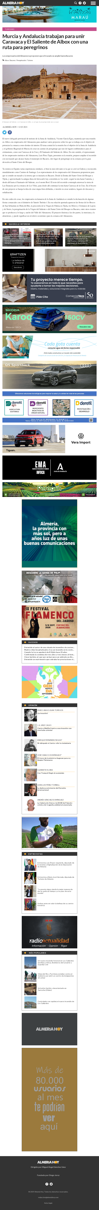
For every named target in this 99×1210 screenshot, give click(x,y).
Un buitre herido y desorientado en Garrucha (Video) (52, 989)
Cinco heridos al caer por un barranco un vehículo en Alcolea (50, 657)
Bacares (13, 60)
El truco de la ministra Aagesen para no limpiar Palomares (54, 759)
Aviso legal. (48, 1203)
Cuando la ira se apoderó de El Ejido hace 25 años (45, 652)
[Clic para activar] (75, 3)
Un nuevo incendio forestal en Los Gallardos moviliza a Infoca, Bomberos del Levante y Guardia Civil (56, 963)
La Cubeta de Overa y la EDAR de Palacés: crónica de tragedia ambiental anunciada (55, 804)
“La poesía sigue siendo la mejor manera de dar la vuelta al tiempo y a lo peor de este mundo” (55, 891)
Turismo (30, 60)
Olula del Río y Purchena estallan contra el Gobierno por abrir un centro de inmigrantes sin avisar (56, 976)
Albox (7, 60)
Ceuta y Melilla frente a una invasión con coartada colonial (54, 729)
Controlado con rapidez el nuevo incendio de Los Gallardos (56, 1002)
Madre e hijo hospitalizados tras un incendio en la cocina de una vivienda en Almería (60, 650)
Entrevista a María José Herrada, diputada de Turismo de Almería (56, 878)
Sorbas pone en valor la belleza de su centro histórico (55, 904)
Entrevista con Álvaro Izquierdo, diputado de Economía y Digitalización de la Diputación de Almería (56, 865)
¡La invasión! (42, 713)
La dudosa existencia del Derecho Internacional (51, 789)
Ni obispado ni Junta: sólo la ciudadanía (54, 743)
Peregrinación (21, 60)
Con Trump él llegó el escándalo (50, 773)
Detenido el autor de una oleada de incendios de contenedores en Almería (56, 647)
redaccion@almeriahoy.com (48, 1197)
